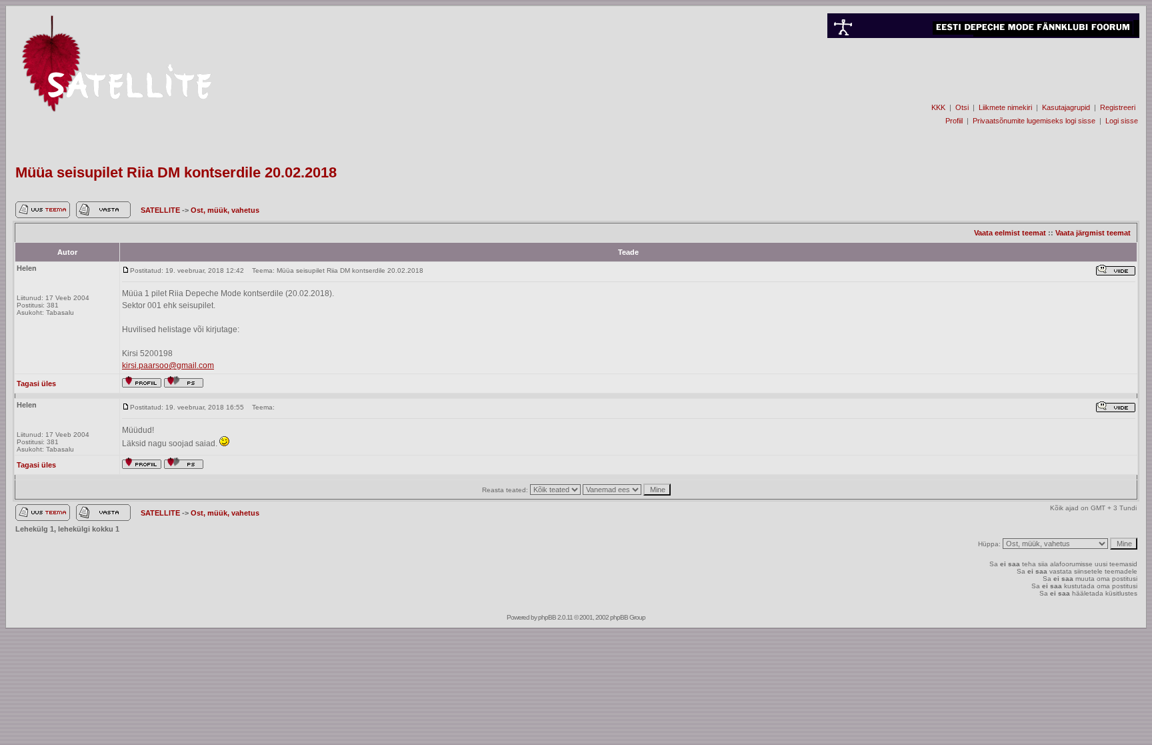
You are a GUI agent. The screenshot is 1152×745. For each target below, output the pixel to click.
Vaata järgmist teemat (1093, 233)
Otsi (962, 107)
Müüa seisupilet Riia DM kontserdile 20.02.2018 (176, 172)
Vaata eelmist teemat (1010, 233)
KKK (938, 107)
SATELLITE (161, 210)
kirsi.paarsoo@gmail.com (168, 365)
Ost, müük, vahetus (225, 210)
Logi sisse (1121, 121)
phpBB (547, 617)
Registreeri (1117, 107)
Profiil (954, 121)
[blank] (983, 84)
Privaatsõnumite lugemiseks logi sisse (1034, 121)
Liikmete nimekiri (1005, 107)
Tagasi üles (36, 384)
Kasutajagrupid (1066, 107)
